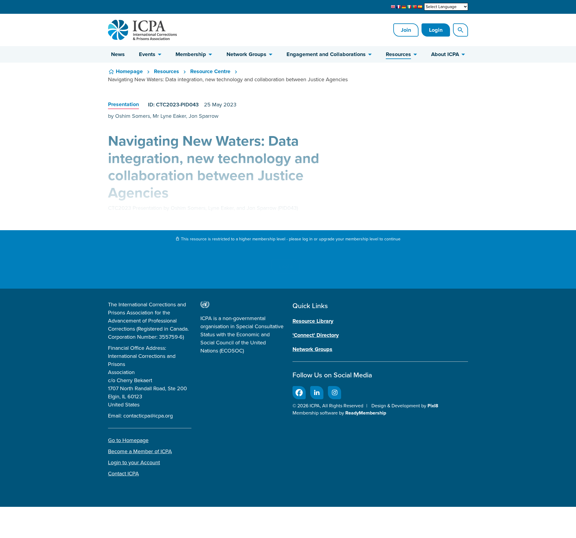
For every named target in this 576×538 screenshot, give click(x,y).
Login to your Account (134, 462)
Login (435, 30)
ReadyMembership (365, 412)
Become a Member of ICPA (140, 451)
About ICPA (445, 54)
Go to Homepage (128, 440)
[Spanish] (420, 6)
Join (406, 30)
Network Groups (246, 54)
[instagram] (334, 392)
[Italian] (409, 6)
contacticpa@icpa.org (148, 416)
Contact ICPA (123, 473)
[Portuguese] (414, 6)
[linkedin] (316, 392)
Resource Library (312, 321)
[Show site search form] (460, 30)
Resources (398, 54)
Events (147, 54)
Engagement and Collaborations (326, 54)
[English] (393, 6)
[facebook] (299, 392)
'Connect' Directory (315, 335)
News (118, 54)
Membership (191, 54)
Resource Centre (210, 71)
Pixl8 (433, 405)
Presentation (123, 104)
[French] (398, 6)
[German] (403, 6)
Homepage (129, 71)
